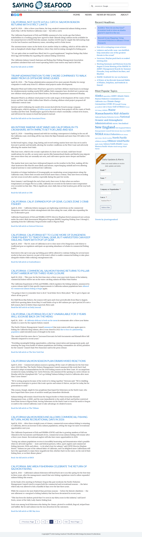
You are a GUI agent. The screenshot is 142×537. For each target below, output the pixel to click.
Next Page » (76, 522)
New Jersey (115, 131)
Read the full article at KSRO (22, 67)
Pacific (126, 141)
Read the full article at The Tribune (25, 408)
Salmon (107, 144)
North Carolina (107, 138)
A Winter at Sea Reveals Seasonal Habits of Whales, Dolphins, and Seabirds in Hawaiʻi (113, 82)
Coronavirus (100, 104)
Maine (111, 109)
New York (123, 131)
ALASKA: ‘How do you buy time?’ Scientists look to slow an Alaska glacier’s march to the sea (112, 30)
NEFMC (115, 124)
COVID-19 (110, 104)
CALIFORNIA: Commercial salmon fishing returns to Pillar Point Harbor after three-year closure (50, 272)
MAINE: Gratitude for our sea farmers (112, 77)
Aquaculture (107, 96)
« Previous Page (27, 522)
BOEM (122, 99)
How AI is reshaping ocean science (111, 47)
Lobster (105, 110)
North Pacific (119, 137)
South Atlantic (116, 144)
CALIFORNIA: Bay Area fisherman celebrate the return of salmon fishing (49, 467)
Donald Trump (120, 104)
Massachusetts (104, 113)
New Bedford (123, 124)
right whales (99, 144)
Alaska (99, 95)
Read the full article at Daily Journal (26, 307)
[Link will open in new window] (12, 14)
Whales (110, 146)
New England (105, 127)
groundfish (98, 107)
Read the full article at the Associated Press (28, 118)
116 (66, 522)
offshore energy (101, 141)
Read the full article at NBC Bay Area (25, 511)
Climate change (113, 101)
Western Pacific (101, 146)
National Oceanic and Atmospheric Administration (112, 120)
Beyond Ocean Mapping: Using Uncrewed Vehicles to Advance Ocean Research (113, 40)
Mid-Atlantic (121, 113)
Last (114, 184)
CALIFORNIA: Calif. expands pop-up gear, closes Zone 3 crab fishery (49, 202)
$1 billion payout (44, 109)
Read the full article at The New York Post (27, 352)
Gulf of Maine (107, 107)
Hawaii (127, 107)
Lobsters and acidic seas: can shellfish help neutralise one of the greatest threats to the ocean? (113, 52)
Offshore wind (114, 141)
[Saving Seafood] (41, 11)
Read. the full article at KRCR (22, 458)
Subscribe (106, 207)
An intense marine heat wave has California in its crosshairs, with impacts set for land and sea (44, 128)
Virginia (125, 144)
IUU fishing (98, 110)
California (99, 101)
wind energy (118, 146)
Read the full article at (27, 226)
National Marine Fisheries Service (107, 117)
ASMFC (114, 96)
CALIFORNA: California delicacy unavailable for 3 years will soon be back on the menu (48, 315)
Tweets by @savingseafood (106, 219)
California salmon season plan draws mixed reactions (48, 360)
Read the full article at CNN (21, 193)
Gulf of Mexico (119, 107)
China (105, 101)
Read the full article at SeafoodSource (26, 262)
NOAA (99, 134)
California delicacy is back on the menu (42, 320)
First (101, 184)
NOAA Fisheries (112, 134)
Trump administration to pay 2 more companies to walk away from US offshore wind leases (48, 77)
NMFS (128, 131)
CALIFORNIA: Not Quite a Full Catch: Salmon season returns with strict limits (45, 23)
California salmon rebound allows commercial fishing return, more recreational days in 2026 (49, 418)
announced (48, 327)
